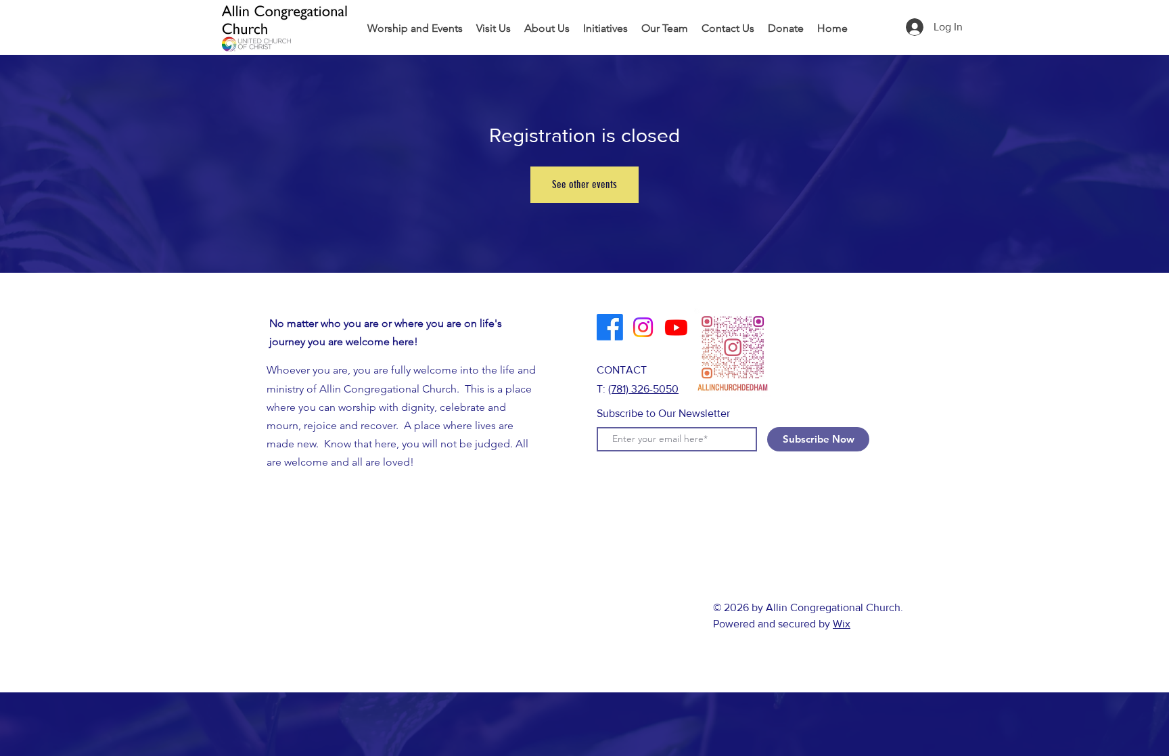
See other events (584, 184)
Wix (841, 623)
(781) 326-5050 (643, 389)
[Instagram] (643, 327)
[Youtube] (676, 327)
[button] (605, 28)
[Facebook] (610, 327)
